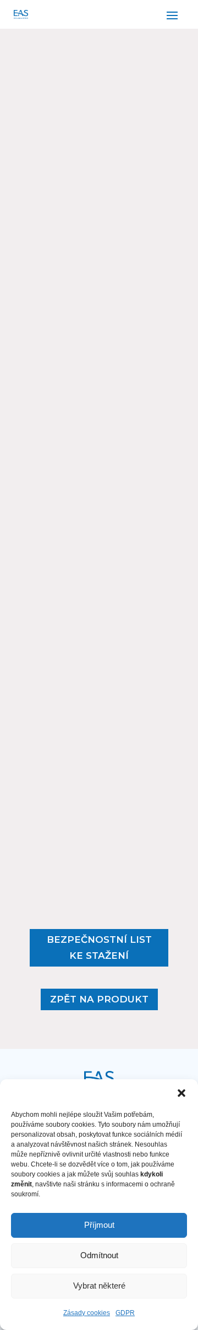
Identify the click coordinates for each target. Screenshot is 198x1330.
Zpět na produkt (99, 999)
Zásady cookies (86, 1313)
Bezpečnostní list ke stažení (99, 947)
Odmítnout (99, 1255)
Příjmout (99, 1224)
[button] (181, 1093)
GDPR (125, 1313)
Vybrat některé (99, 1285)
